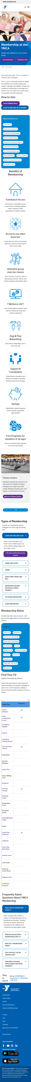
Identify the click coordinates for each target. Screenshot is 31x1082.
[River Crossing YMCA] (8, 7)
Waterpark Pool (7, 870)
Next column (28, 693)
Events (4, 994)
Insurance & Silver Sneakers (13, 142)
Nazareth (7, 648)
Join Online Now (8, 60)
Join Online (7, 124)
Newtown (16, 648)
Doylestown (7, 639)
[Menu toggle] (28, 7)
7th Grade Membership (11, 151)
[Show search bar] (25, 7)
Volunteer (5, 1017)
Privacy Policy (6, 1027)
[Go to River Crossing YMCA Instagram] (12, 1039)
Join (3, 1011)
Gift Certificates (9, 155)
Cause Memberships (10, 138)
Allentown (7, 626)
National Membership (11, 147)
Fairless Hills (8, 643)
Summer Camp (6, 848)
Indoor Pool (6, 762)
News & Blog (6, 991)
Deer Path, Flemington (11, 634)
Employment (6, 988)
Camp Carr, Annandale (11, 630)
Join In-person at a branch (14, 107)
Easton (17, 639)
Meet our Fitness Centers (13, 496)
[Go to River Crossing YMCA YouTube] (8, 1039)
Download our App (8, 1042)
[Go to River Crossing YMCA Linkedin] (16, 1039)
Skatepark (5, 834)
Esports (4, 726)
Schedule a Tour (23, 60)
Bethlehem (17, 626)
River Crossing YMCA (9, 2)
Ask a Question (22, 155)
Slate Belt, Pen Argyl (10, 657)
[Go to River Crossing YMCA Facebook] (3, 1039)
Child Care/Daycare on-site (6, 711)
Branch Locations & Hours (12, 160)
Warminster (7, 661)
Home (3, 67)
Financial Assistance (10, 129)
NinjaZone (5, 776)
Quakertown (8, 652)
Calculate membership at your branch (15, 547)
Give (3, 1014)
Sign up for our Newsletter (10, 1021)
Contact (4, 1007)
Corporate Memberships (12, 133)
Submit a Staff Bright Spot (10, 1001)
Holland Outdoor (20, 643)
